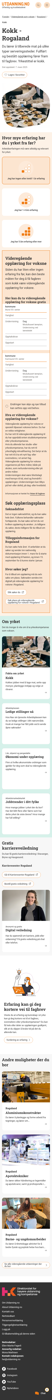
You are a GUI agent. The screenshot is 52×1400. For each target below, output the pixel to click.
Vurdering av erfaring (16, 1040)
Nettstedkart (8, 1316)
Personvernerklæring (12, 1320)
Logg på (6, 1329)
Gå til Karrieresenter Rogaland (19, 874)
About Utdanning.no (12, 1307)
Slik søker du (14, 592)
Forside (5, 17)
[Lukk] (47, 1390)
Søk (38, 5)
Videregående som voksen (23, 17)
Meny (47, 5)
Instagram (12, 1375)
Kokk (4, 22)
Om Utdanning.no (11, 1302)
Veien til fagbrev (37, 493)
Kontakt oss (8, 1311)
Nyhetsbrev (13, 1388)
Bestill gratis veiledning (15, 884)
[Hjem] (15, 3)
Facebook (12, 1368)
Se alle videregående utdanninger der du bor (23, 1265)
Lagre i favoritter (16, 74)
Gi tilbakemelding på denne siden (18, 1333)
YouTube (11, 1381)
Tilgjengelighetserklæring (14, 1325)
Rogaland (41, 17)
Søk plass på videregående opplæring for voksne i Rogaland (24, 601)
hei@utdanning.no (11, 1359)
